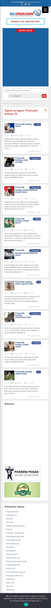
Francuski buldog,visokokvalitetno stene (26, 252)
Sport (8, 586)
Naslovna (6, 103)
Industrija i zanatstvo (13, 533)
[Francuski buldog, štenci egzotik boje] (9, 290)
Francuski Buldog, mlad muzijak (21, 160)
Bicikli (8, 519)
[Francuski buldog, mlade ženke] (9, 380)
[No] (48, 600)
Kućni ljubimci (11, 540)
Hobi (8, 529)
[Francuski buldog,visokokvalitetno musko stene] (9, 196)
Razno (8, 583)
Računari (9, 579)
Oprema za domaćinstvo (15, 561)
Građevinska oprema (14, 526)
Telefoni (9, 590)
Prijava (37, 2)
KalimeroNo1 (18, 230)
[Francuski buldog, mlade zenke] (9, 351)
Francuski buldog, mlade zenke (22, 344)
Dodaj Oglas (25, 30)
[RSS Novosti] (22, 4)
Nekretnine (10, 554)
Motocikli (9, 547)
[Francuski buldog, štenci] (9, 133)
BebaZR (16, 135)
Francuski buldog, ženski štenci (22, 220)
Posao (8, 568)
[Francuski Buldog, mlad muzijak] (9, 166)
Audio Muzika (11, 511)
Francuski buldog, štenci (23, 125)
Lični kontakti (11, 543)
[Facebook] (25, 4)
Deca (8, 522)
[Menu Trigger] (45, 10)
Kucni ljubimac (18, 169)
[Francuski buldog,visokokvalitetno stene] (9, 259)
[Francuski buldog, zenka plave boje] (9, 322)
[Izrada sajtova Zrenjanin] (22, 480)
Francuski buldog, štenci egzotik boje (24, 282)
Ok (26, 604)
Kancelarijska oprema (14, 536)
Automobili (10, 515)
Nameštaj (9, 551)
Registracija (29, 2)
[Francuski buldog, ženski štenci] (9, 227)
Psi (8, 135)
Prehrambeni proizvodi (14, 572)
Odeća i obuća (11, 558)
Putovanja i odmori (13, 575)
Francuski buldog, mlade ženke (23, 372)
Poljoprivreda (11, 565)
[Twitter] (29, 4)
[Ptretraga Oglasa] (44, 96)
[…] (9, 148)
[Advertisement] (25, 58)
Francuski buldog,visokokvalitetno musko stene (26, 189)
